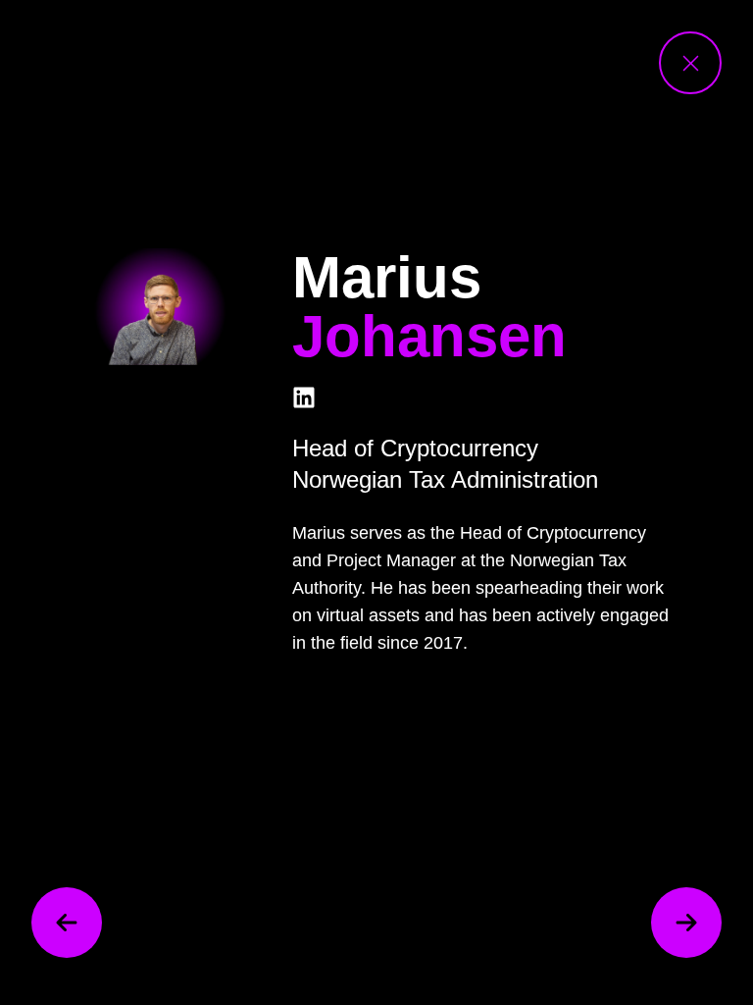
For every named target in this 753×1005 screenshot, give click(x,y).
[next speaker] (686, 922)
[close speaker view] (690, 62)
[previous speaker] (66, 922)
